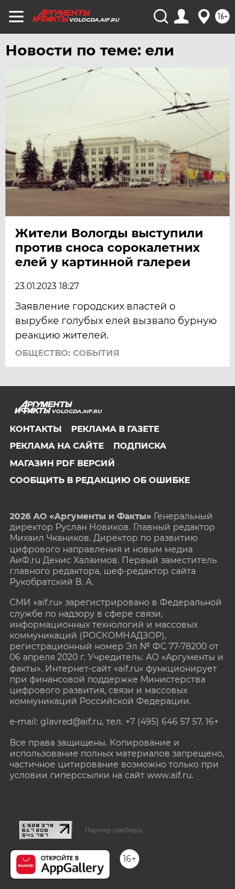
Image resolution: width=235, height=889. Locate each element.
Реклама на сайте (57, 445)
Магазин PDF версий (62, 463)
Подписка (139, 445)
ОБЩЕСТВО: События (67, 353)
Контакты (35, 428)
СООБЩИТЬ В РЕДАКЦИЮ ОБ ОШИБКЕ (100, 480)
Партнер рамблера (113, 830)
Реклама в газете (115, 428)
